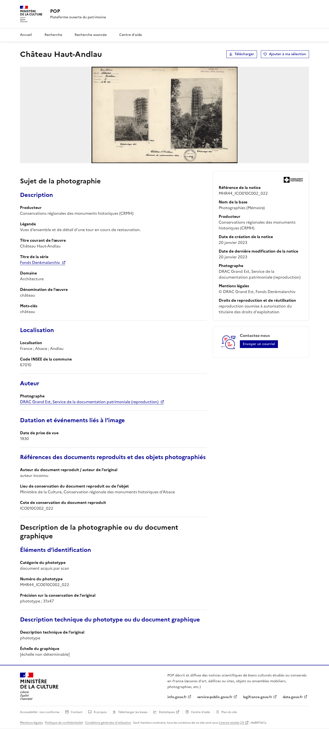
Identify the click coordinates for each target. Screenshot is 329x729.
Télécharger (244, 54)
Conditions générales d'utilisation (108, 723)
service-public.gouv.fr (214, 697)
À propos (100, 712)
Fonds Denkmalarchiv (40, 262)
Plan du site (229, 712)
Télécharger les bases (132, 712)
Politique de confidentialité (64, 723)
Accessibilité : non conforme (39, 712)
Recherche (53, 34)
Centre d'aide (130, 34)
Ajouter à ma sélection (287, 54)
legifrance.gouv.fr (257, 697)
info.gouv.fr (177, 697)
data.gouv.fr (293, 697)
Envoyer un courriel (259, 344)
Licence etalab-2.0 (231, 723)
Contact (76, 712)
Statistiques (167, 712)
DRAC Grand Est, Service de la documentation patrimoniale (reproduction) (89, 402)
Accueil (26, 34)
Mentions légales (31, 723)
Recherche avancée (91, 34)
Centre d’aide (200, 712)
